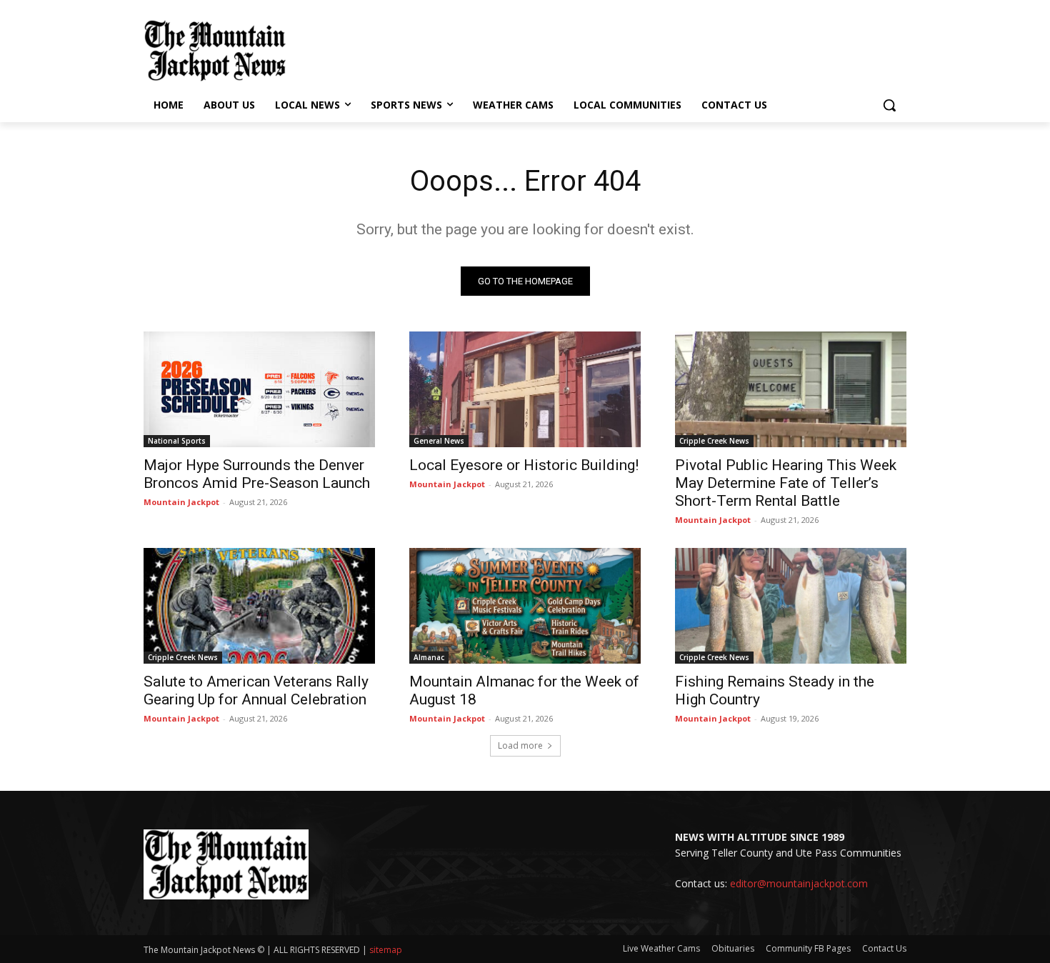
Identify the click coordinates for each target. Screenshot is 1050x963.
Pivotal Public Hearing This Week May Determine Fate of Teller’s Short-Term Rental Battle (785, 482)
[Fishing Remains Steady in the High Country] (790, 606)
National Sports (177, 441)
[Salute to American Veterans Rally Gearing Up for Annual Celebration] (259, 606)
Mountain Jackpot (181, 502)
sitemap (385, 950)
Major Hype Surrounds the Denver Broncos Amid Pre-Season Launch (257, 474)
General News (439, 441)
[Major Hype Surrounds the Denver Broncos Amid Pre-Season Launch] (259, 389)
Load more (520, 745)
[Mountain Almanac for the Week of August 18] (525, 606)
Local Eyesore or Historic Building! (524, 465)
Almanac (429, 657)
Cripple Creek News (714, 441)
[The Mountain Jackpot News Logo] (215, 50)
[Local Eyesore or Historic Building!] (525, 389)
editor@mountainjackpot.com (799, 883)
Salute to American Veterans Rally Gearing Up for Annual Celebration (256, 690)
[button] (889, 105)
